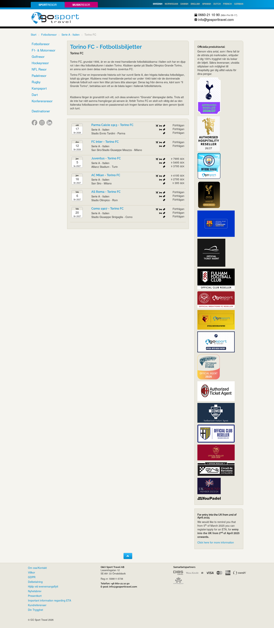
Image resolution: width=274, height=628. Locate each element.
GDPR (31, 577)
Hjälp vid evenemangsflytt (43, 586)
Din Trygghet (35, 610)
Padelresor (39, 75)
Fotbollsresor (49, 34)
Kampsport (39, 88)
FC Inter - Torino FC (105, 142)
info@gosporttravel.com (215, 19)
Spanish (206, 3)
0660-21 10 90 (208, 14)
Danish (184, 3)
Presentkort (35, 596)
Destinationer (41, 111)
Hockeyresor (40, 63)
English (195, 3)
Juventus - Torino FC (106, 158)
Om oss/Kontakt (37, 568)
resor (48, 5)
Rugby (36, 82)
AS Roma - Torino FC (106, 192)
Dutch (217, 3)
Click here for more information (215, 542)
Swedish (157, 3)
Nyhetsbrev (34, 591)
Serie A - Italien (71, 34)
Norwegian (171, 3)
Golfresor (38, 56)
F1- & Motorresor (43, 50)
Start (33, 34)
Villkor (31, 572)
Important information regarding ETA (49, 600)
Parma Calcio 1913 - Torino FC (112, 125)
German (238, 3)
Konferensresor (42, 101)
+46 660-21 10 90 (120, 583)
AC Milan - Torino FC (105, 175)
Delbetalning (35, 582)
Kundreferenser (37, 605)
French (227, 3)
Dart (35, 94)
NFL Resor (39, 69)
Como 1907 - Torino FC (107, 208)
